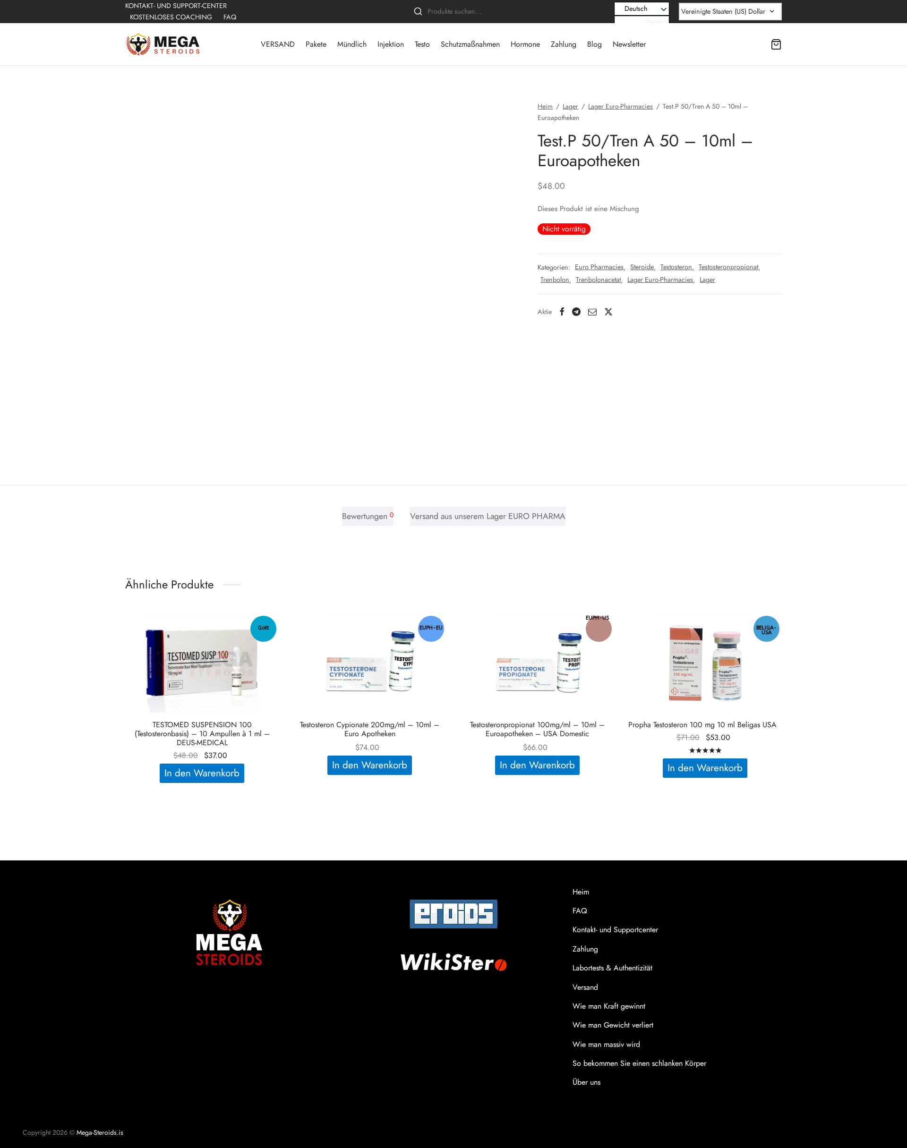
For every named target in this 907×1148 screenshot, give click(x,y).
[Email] (592, 312)
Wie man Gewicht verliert (613, 1025)
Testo (422, 44)
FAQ (229, 17)
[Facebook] (562, 312)
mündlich (352, 44)
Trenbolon (554, 280)
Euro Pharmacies (599, 267)
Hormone (525, 44)
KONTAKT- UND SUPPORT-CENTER (176, 5)
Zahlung (563, 44)
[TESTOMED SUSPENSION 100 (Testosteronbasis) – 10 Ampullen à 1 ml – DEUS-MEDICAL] (202, 663)
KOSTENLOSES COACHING (171, 17)
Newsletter (629, 44)
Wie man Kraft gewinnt (609, 1006)
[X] (608, 312)
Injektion (390, 44)
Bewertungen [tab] (368, 516)
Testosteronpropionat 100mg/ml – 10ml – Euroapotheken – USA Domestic (537, 729)
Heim (545, 106)
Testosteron (676, 267)
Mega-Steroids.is (100, 1132)
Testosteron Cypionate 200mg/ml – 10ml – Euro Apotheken (369, 729)
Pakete (316, 44)
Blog (594, 44)
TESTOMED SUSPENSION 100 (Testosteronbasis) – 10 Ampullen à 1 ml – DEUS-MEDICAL (202, 733)
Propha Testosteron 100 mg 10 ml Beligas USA (702, 724)
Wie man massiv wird (606, 1044)
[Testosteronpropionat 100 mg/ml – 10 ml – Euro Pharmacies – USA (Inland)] (537, 663)
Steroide (642, 267)
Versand (585, 987)
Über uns (586, 1082)
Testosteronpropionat (728, 267)
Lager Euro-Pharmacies (620, 106)
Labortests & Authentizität (612, 967)
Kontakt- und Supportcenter (615, 929)
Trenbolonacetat (598, 280)
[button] (641, 22)
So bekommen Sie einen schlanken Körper (639, 1063)
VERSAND (278, 44)
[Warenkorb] (776, 44)
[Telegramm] (576, 312)
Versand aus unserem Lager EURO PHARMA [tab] (487, 516)
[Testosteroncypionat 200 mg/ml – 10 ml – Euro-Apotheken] (369, 663)
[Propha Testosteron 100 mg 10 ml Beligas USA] (705, 663)
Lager (570, 106)
